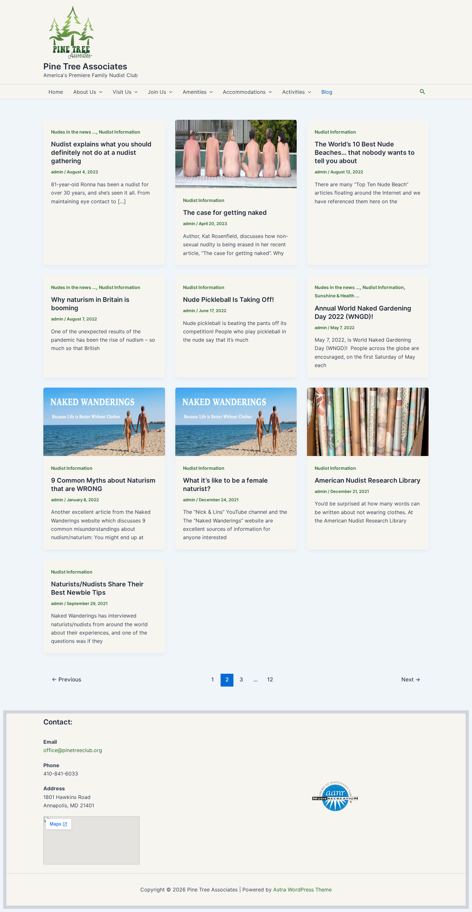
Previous (66, 679)
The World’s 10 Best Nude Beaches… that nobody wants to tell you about (365, 152)
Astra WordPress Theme (302, 889)
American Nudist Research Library (368, 480)
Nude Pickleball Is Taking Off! (228, 299)
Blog (326, 92)
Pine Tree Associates (85, 66)
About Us (84, 92)
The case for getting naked (225, 212)
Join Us (157, 92)
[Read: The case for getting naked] (236, 153)
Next (410, 679)
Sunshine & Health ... (337, 295)
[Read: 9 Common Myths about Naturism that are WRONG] (104, 421)
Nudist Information (119, 132)
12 (270, 679)
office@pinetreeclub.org (72, 750)
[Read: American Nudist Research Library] (368, 421)
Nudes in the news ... (73, 132)
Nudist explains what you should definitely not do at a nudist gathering (101, 152)
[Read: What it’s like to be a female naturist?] (236, 421)
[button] (99, 92)
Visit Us (122, 92)
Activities (293, 92)
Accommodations (244, 92)
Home (55, 92)
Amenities (194, 92)
